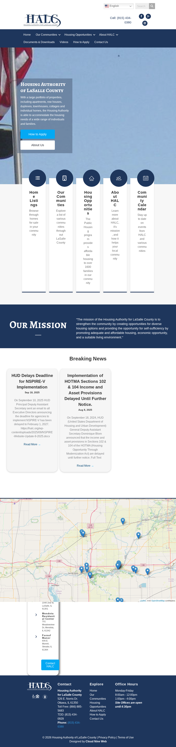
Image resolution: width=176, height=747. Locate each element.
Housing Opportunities (78, 34)
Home (27, 34)
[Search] (152, 6)
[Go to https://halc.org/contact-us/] (144, 23)
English (114, 5)
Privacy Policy (107, 737)
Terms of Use (126, 737)
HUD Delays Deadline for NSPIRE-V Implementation (32, 381)
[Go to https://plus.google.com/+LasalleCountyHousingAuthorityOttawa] (148, 16)
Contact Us (101, 42)
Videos (64, 42)
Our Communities (46, 34)
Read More (32, 444)
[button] (59, 34)
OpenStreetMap (158, 600)
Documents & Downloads (39, 42)
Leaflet (143, 600)
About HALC (107, 34)
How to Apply (81, 42)
